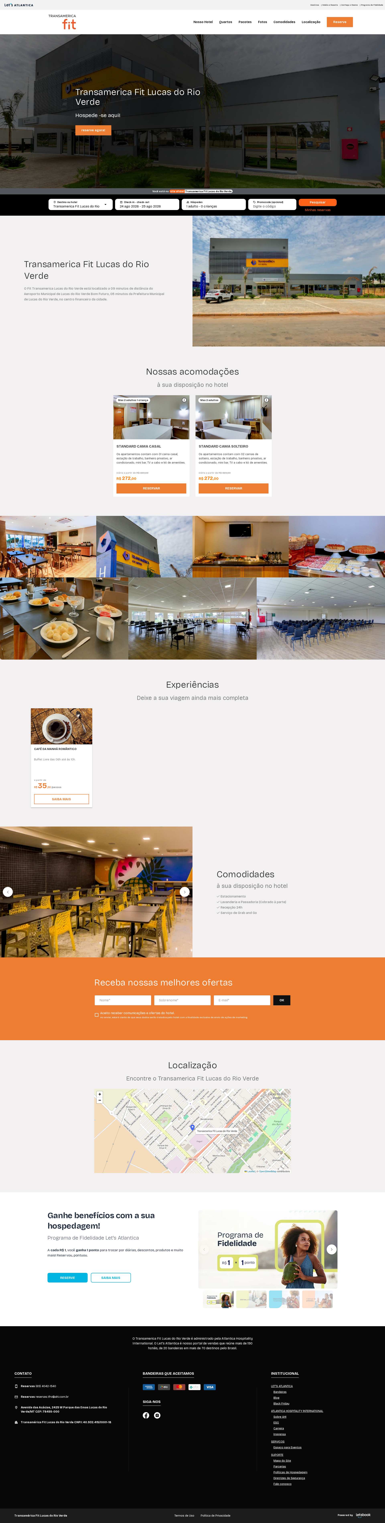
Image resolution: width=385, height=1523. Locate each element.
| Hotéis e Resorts (329, 5)
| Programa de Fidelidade (371, 5)
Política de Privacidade (215, 1515)
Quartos (225, 22)
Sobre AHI (280, 1417)
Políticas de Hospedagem (290, 1472)
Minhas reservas (318, 210)
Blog (277, 1398)
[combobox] (77, 206)
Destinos (314, 5)
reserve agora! (93, 130)
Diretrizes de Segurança (289, 1478)
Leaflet (251, 1171)
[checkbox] (171, 1015)
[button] (119, 417)
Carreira (279, 1428)
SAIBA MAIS (110, 1278)
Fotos (262, 22)
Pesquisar (318, 202)
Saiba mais (61, 799)
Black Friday (281, 1403)
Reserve (339, 22)
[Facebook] (146, 1415)
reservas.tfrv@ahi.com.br (45, 1397)
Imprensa (280, 1434)
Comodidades (284, 22)
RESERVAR (151, 488)
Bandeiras (280, 1392)
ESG (276, 1422)
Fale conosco (283, 1484)
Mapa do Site (282, 1460)
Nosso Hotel (203, 22)
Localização (311, 22)
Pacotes (245, 22)
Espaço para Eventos (288, 1447)
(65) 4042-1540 (38, 1386)
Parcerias (280, 1466)
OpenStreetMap (267, 1171)
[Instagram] (157, 1415)
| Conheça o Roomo (349, 5)
